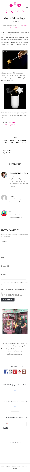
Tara (11, 212)
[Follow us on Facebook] (6, 372)
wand (17, 142)
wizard (24, 142)
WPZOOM (15, 468)
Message (3, 241)
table (11, 142)
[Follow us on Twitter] (11, 372)
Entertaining (17, 27)
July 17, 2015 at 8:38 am (15, 214)
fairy (5, 140)
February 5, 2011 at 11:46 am (17, 176)
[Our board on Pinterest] (15, 372)
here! (21, 354)
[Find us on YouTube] (19, 372)
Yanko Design (11, 122)
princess (12, 140)
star (6, 142)
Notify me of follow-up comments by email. (14, 290)
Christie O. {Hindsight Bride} (19, 173)
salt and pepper (21, 140)
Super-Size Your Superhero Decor (8, 152)
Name (2, 258)
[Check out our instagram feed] (24, 372)
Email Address (5, 266)
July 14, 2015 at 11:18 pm (16, 199)
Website (3, 274)
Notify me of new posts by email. (11, 295)
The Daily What (10, 125)
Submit (6, 428)
